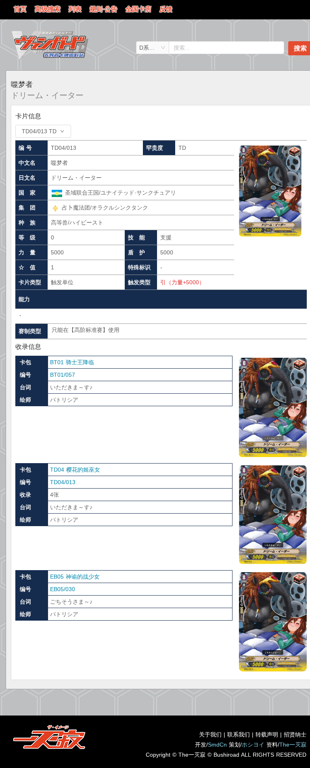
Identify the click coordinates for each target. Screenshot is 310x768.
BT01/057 (62, 374)
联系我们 (238, 734)
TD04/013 (62, 482)
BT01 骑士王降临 (72, 362)
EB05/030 (62, 589)
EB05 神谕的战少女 (75, 576)
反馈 (165, 9)
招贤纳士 (295, 734)
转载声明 (267, 734)
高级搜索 (48, 9)
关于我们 (210, 734)
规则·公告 (103, 9)
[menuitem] (20, 9)
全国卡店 (138, 9)
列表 (75, 9)
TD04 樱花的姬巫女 (75, 469)
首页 (20, 9)
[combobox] (152, 47)
